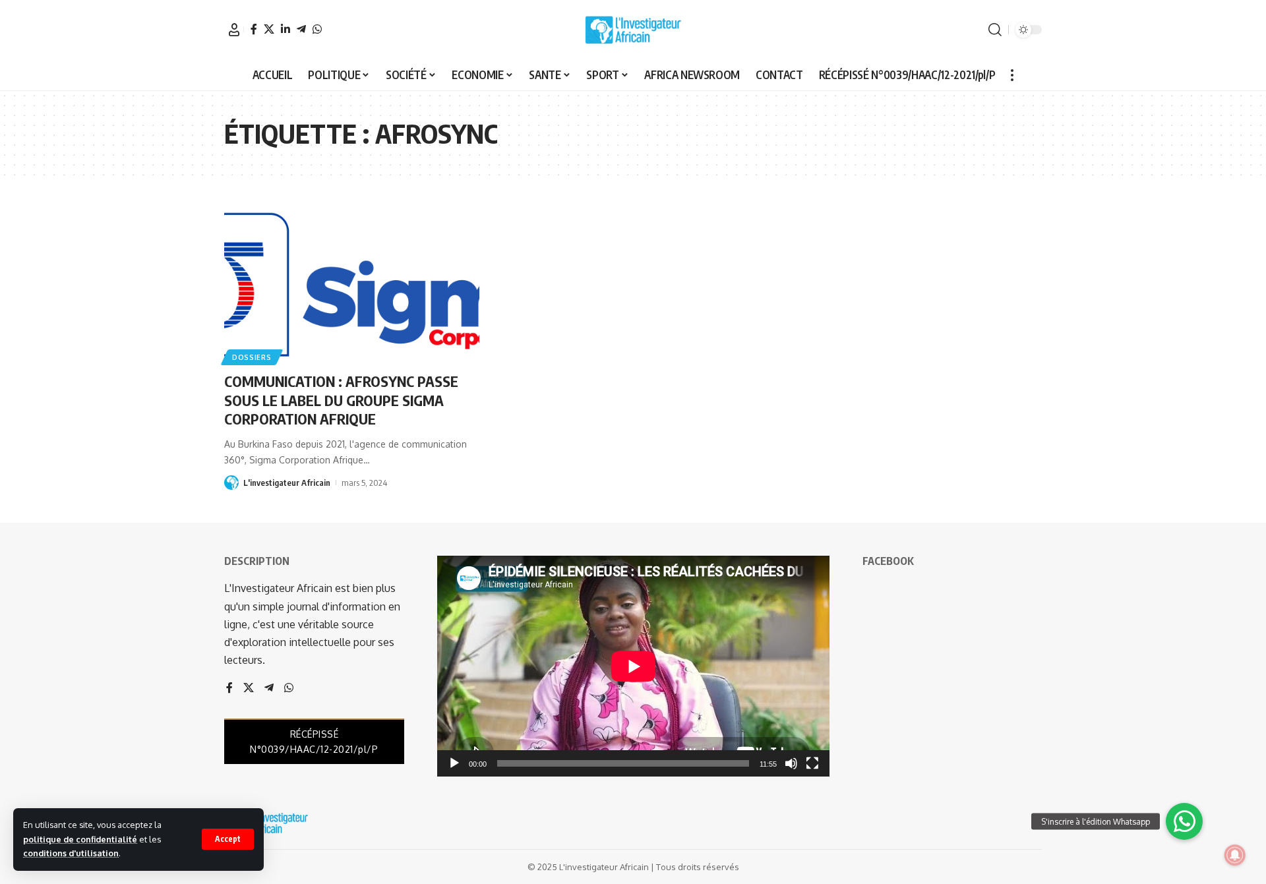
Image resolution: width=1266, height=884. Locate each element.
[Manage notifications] (1235, 855)
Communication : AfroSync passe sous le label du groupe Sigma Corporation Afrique (341, 400)
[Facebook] (253, 29)
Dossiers (252, 357)
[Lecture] (454, 763)
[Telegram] (301, 29)
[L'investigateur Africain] (633, 29)
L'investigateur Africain (286, 482)
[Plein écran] (812, 763)
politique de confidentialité (80, 839)
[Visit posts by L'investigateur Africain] (231, 482)
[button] (228, 839)
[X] (269, 29)
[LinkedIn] (285, 29)
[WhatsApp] (317, 29)
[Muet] (791, 763)
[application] (633, 666)
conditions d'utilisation (71, 853)
